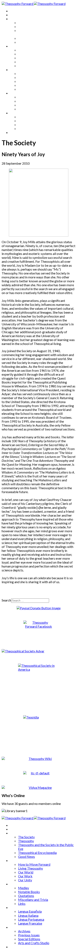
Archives (16, 113)
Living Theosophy (30, 54)
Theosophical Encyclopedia (37, 38)
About (14, 15)
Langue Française (30, 109)
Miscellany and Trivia (33, 85)
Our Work (25, 62)
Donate (15, 132)
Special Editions (29, 125)
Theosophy (26, 26)
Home (14, 11)
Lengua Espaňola (30, 97)
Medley (23, 73)
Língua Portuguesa (31, 105)
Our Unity (25, 66)
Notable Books (29, 77)
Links (21, 89)
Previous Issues (29, 121)
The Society (26, 23)
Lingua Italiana (28, 101)
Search (6, 600)
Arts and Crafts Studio (33, 128)
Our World (25, 58)
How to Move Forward (34, 50)
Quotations (26, 81)
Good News (26, 42)
